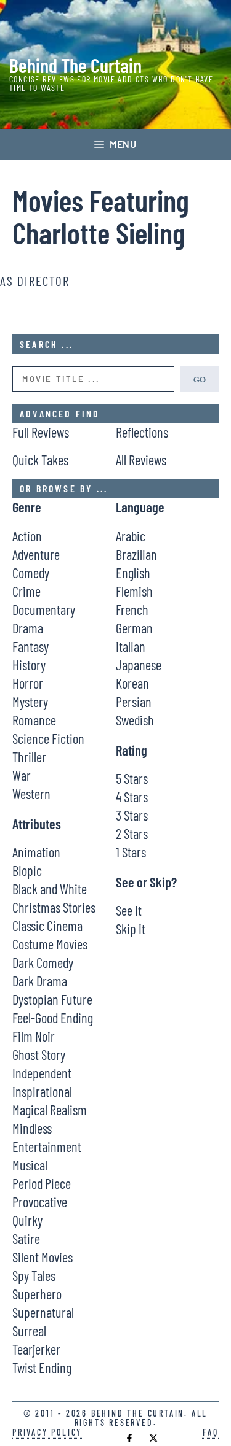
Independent (41, 1073)
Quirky (27, 1220)
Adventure (36, 554)
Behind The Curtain (75, 65)
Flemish (134, 591)
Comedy (30, 573)
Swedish (135, 720)
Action (27, 536)
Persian (134, 701)
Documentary (43, 609)
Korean (132, 683)
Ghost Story (38, 1054)
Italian (130, 646)
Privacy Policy (47, 1432)
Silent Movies (42, 1257)
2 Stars (132, 833)
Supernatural (43, 1312)
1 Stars (131, 852)
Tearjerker (36, 1349)
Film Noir (33, 1036)
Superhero (37, 1294)
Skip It (130, 929)
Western (31, 794)
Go (199, 379)
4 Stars (132, 797)
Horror (27, 683)
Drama (27, 628)
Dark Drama (39, 981)
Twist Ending (41, 1367)
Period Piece (41, 1183)
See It (129, 910)
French (132, 609)
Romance (34, 720)
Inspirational (42, 1091)
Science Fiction (48, 738)
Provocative (39, 1202)
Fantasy (30, 646)
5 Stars (132, 778)
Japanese (138, 665)
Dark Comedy (42, 962)
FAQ (211, 1432)
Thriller (29, 757)
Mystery (30, 701)
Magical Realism (49, 1110)
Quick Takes (40, 460)
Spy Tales (33, 1275)
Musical (29, 1165)
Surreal (29, 1331)
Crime (26, 591)
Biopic (27, 870)
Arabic (130, 536)
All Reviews (141, 460)
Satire (26, 1239)
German (134, 628)
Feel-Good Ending (52, 1018)
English (133, 573)
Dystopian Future (52, 999)
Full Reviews (40, 432)
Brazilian (136, 554)
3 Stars (132, 815)
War (21, 775)
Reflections (142, 432)
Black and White (49, 889)
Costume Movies (49, 944)
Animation (36, 852)
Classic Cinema (47, 926)
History (29, 665)
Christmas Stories (53, 907)
